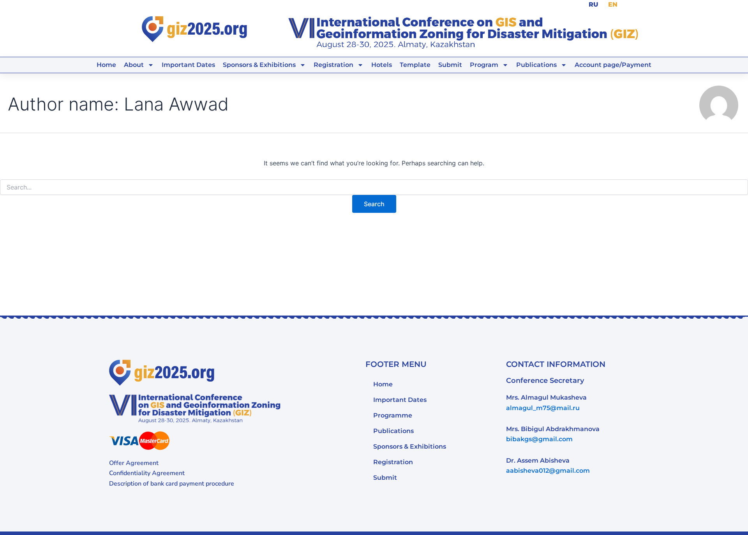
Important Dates (188, 64)
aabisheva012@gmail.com (548, 470)
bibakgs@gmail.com (539, 439)
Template (415, 64)
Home (106, 64)
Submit (450, 64)
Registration (333, 64)
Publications (536, 64)
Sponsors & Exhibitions (409, 446)
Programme (392, 415)
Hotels (381, 64)
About (134, 64)
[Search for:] (374, 187)
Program (484, 64)
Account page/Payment (613, 64)
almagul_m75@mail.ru (543, 408)
